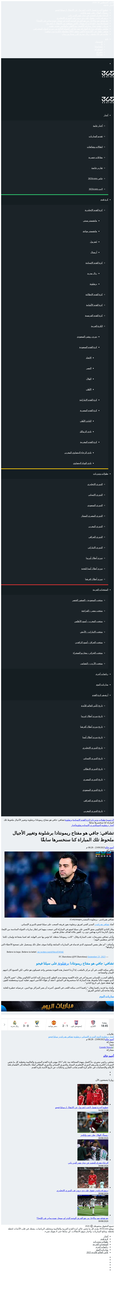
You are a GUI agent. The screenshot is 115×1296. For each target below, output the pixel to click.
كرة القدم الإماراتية (88, 400)
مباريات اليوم (102, 684)
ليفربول (93, 242)
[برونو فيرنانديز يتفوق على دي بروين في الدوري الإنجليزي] (92, 1187)
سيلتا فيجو (53, 1037)
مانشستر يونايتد (90, 231)
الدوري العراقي (95, 537)
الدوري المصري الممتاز (92, 516)
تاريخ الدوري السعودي (92, 790)
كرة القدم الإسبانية (94, 263)
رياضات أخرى (102, 674)
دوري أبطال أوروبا (94, 558)
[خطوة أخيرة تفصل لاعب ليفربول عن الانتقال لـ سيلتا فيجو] (92, 1104)
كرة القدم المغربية (88, 442)
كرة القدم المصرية (88, 410)
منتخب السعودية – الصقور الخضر (87, 600)
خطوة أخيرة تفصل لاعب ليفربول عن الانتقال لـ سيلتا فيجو (81, 10)
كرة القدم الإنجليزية (94, 210)
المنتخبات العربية (100, 589)
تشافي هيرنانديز (102, 924)
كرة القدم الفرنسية (94, 315)
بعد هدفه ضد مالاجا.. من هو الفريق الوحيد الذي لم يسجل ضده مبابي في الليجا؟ (72, 21)
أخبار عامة (98, 126)
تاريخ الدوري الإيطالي (93, 769)
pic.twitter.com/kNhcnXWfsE (50, 952)
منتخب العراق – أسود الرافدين (89, 642)
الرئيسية (110, 820)
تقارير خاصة (97, 168)
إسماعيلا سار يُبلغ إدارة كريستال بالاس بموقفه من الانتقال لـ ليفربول (77, 23)
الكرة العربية (97, 326)
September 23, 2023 (96, 957)
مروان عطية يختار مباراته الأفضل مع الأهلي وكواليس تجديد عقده (78, 26)
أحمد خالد (109, 847)
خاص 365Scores (95, 178)
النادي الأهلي (85, 421)
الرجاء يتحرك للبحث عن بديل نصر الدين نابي (88, 15)
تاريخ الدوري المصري (93, 779)
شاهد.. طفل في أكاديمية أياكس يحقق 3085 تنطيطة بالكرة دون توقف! (76, 31)
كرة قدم (104, 199)
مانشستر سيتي (90, 220)
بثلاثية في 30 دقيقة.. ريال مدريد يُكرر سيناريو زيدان (85, 34)
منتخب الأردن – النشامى (91, 663)
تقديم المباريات (96, 136)
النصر (88, 368)
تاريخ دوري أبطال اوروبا (92, 716)
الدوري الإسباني (95, 495)
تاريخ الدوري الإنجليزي (92, 748)
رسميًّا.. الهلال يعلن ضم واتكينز (94, 13)
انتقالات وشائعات (95, 147)
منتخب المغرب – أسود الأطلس (88, 621)
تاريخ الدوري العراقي (93, 800)
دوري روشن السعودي (87, 336)
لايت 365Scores (96, 189)
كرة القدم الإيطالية (94, 294)
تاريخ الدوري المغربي (93, 811)
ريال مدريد (92, 273)
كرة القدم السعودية (88, 347)
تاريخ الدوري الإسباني (93, 758)
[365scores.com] (108, 76)
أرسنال (93, 252)
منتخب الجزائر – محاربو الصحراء (88, 653)
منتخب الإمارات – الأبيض (91, 632)
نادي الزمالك (85, 431)
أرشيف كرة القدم (100, 695)
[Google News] (106, 1047)
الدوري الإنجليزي (95, 484)
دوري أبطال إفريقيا (94, 579)
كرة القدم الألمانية (94, 305)
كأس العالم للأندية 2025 (97, 1252)
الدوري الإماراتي (95, 547)
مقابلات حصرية (95, 157)
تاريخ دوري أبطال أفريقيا (91, 727)
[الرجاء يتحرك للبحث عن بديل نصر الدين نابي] (92, 1160)
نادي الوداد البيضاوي (82, 463)
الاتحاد (88, 358)
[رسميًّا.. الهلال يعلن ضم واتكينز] (92, 1132)
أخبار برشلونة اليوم (105, 825)
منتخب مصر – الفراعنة (92, 611)
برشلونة (93, 284)
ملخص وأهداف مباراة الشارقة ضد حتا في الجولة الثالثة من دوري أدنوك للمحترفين (70, 29)
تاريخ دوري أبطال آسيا (92, 737)
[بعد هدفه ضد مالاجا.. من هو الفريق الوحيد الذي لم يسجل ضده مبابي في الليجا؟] (92, 1215)
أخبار (106, 115)
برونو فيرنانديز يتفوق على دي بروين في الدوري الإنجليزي (82, 18)
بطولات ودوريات (100, 473)
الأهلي (88, 389)
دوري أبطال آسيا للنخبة (92, 568)
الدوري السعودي (95, 505)
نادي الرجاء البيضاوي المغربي (77, 452)
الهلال (88, 379)
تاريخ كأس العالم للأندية (92, 705)
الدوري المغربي (95, 526)
